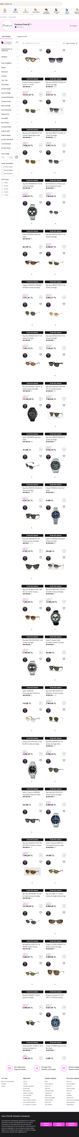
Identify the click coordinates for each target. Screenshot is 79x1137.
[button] (31, 71)
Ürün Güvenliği (27, 1095)
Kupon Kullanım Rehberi (29, 1100)
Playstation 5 (48, 1093)
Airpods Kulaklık (49, 1091)
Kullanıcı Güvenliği (28, 1093)
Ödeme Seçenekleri (28, 1086)
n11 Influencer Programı (29, 1104)
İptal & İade (26, 1088)
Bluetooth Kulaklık (50, 1098)
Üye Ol (25, 1081)
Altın (46, 1081)
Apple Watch (48, 1095)
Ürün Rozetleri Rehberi (29, 1102)
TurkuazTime (12, 17)
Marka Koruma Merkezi (8, 1081)
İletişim (3, 1086)
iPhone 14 (47, 1086)
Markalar (4, 1084)
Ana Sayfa (3, 17)
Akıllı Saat (47, 1088)
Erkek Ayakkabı (49, 1100)
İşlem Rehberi (27, 1091)
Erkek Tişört (48, 1102)
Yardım (25, 1084)
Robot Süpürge (49, 1084)
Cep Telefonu (48, 1104)
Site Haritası (26, 1098)
